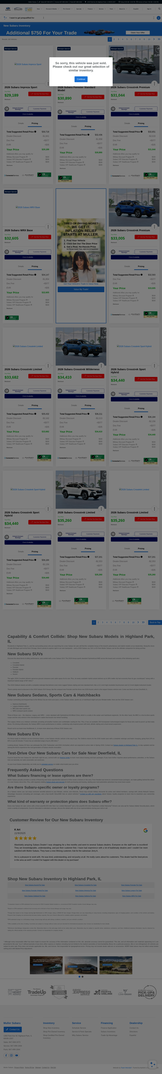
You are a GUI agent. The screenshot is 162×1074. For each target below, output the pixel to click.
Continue (81, 79)
